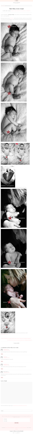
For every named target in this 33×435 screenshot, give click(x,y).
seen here (11, 18)
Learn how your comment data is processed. (20, 405)
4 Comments (28, 10)
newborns (23, 10)
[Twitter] (13, 432)
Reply (2, 361)
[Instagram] (19, 432)
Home (2, 5)
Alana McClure (5, 364)
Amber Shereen (5, 349)
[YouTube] (17, 432)
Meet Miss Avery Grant (16, 9)
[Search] (31, 411)
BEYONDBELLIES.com (4, 334)
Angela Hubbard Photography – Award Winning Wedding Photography (16, 427)
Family (4, 5)
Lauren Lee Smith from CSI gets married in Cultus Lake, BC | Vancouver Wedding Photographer (16, 338)
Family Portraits (17, 10)
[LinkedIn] (16, 432)
